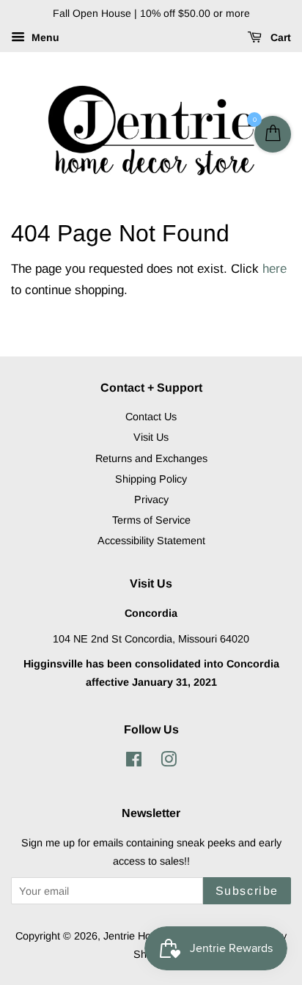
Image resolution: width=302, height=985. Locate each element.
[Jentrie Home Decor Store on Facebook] (133, 762)
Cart (279, 37)
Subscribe (247, 891)
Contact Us (151, 416)
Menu (44, 37)
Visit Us (151, 437)
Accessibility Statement (151, 540)
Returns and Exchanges (151, 458)
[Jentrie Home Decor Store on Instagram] (169, 762)
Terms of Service (151, 520)
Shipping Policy (151, 479)
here (274, 269)
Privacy (151, 499)
